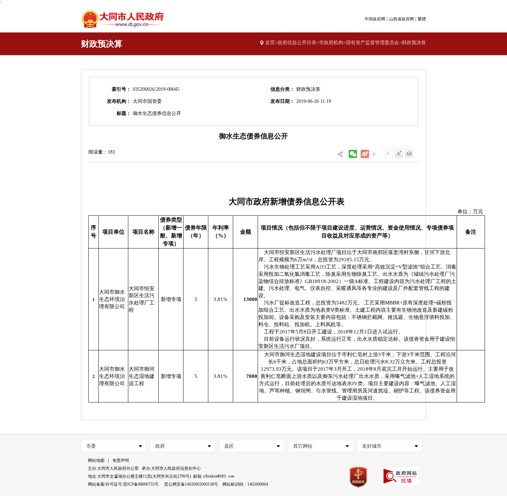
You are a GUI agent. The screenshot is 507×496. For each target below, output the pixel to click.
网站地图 (96, 460)
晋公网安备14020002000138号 (191, 484)
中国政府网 (375, 19)
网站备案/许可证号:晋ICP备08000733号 (123, 484)
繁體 (422, 19)
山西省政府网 (401, 19)
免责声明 (120, 460)
